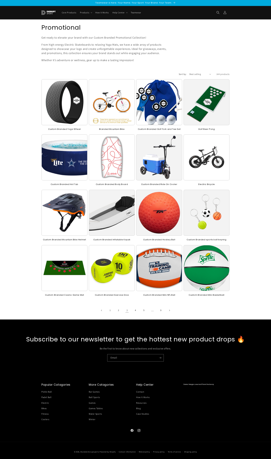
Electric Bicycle (206, 184)
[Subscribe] (160, 357)
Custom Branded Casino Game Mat (64, 295)
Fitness (45, 413)
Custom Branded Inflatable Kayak (111, 239)
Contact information (127, 452)
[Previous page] (101, 310)
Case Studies (142, 413)
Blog (138, 408)
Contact (140, 391)
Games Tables (96, 408)
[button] (218, 12)
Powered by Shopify (108, 452)
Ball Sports (94, 397)
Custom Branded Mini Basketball (206, 295)
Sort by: (182, 74)
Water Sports (95, 413)
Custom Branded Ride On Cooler (159, 184)
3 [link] (127, 310)
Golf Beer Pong (206, 129)
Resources (141, 402)
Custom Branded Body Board (112, 184)
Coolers (45, 419)
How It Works (143, 397)
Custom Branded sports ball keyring (206, 239)
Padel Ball (46, 397)
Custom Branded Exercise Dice (112, 295)
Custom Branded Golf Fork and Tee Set (159, 129)
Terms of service (174, 452)
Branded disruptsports (89, 452)
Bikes (44, 408)
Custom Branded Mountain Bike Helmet (64, 239)
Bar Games (94, 391)
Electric (45, 402)
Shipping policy (190, 452)
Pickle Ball (46, 391)
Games (92, 402)
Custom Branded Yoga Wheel (64, 129)
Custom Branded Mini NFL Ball (159, 295)
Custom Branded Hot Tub (64, 184)
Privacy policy (159, 452)
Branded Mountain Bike (112, 129)
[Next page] (169, 310)
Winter (92, 419)
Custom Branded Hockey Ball (159, 239)
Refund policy (144, 452)
